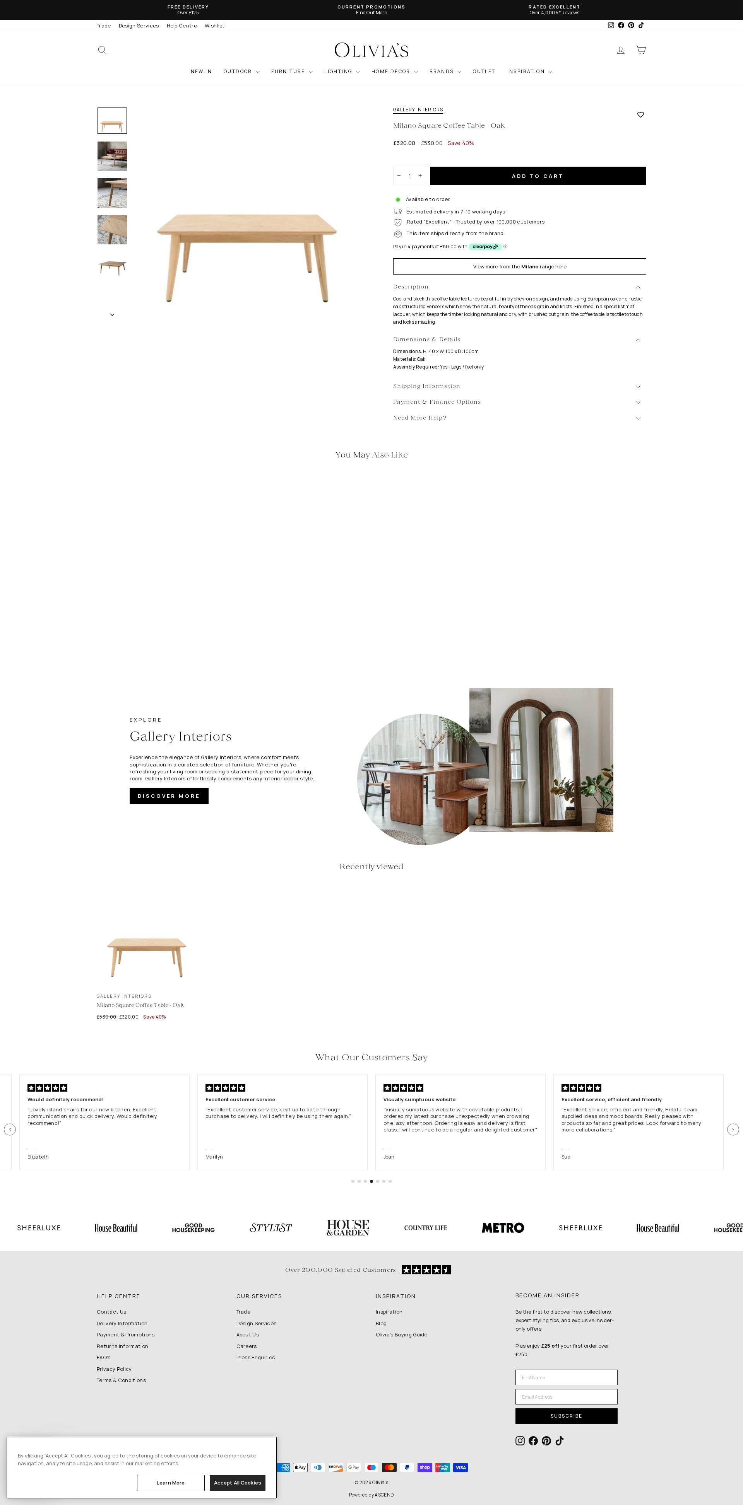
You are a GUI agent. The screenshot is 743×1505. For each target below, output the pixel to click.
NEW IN (201, 71)
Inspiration (389, 1311)
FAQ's (104, 1357)
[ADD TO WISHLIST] (640, 114)
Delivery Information (122, 1323)
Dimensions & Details (427, 340)
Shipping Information (427, 386)
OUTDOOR (239, 71)
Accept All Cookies (237, 1482)
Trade (104, 25)
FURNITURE (289, 71)
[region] (141, 1468)
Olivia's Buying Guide (402, 1334)
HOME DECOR (392, 71)
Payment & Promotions (126, 1334)
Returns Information (122, 1346)
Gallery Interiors (418, 110)
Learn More (171, 1482)
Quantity (408, 159)
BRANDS (442, 71)
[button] (10, 1130)
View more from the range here (520, 266)
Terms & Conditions (121, 1380)
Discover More (169, 795)
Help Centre (182, 25)
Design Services (139, 25)
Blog (381, 1323)
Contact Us (111, 1311)
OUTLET (484, 71)
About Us (247, 1334)
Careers (246, 1346)
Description (411, 287)
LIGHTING (339, 71)
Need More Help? (420, 418)
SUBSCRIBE (566, 1416)
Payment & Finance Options (437, 402)
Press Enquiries (255, 1357)
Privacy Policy (114, 1368)
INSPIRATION (527, 71)
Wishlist (215, 25)
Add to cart (538, 175)
